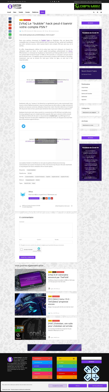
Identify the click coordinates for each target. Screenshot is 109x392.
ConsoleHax (84, 90)
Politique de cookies (6, 389)
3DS (8, 1)
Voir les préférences (97, 385)
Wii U (14, 1)
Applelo (52, 288)
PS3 (25, 1)
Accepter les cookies (58, 385)
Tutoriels (21, 12)
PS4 (17, 1)
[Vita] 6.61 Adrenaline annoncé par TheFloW (58, 276)
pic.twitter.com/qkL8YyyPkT (34, 81)
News (14, 12)
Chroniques (95, 1)
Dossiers (27, 12)
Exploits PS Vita (64, 176)
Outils (54, 272)
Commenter (21, 221)
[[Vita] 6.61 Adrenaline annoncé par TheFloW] (30, 280)
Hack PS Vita (27, 183)
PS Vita (19, 1)
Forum (42, 12)
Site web (56, 239)
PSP (22, 1)
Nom (20, 239)
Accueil (9, 12)
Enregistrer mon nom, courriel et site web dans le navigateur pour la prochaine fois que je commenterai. (42, 245)
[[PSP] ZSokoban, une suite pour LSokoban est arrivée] (30, 328)
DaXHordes (84, 96)
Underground (77, 1)
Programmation (83, 1)
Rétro (91, 1)
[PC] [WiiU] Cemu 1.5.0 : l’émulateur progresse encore (59, 301)
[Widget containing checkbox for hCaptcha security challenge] (30, 249)
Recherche (90, 23)
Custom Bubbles (31, 170)
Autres (100, 1)
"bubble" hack (45, 40)
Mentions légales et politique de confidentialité (20, 389)
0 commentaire (39, 31)
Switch (11, 1)
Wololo (70, 51)
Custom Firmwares (39, 176)
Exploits (48, 176)
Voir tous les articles (34, 198)
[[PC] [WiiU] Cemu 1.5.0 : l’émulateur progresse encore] (30, 304)
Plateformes (35, 12)
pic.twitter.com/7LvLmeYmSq (33, 141)
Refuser (78, 385)
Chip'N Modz (85, 87)
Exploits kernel (55, 176)
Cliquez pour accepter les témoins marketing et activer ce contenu (46, 81)
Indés (88, 1)
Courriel (39, 239)
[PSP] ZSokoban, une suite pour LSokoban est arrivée (60, 325)
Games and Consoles (87, 93)
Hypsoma (84, 99)
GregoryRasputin (30, 180)
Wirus (22, 31)
